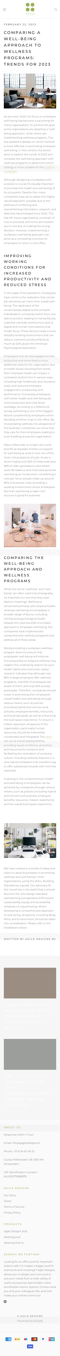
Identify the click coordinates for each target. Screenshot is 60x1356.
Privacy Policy (12, 1212)
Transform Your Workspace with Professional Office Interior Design (27, 1016)
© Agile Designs (30, 1316)
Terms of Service (14, 1206)
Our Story (10, 1195)
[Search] (55, 9)
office (48, 736)
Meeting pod (12, 1237)
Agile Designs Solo (15, 1231)
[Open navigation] (4, 9)
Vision (8, 1201)
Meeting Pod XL (14, 1242)
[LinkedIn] (5, 1301)
